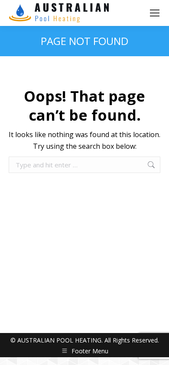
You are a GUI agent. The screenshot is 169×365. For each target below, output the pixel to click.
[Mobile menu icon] (154, 13)
